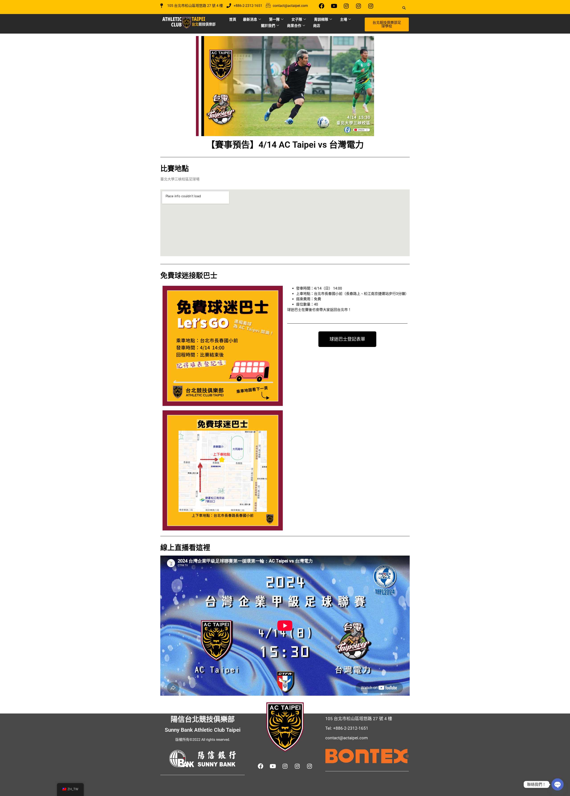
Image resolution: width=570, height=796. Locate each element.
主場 (343, 19)
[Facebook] (321, 5)
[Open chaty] (558, 784)
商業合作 (294, 25)
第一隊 (274, 19)
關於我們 (268, 25)
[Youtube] (334, 5)
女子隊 (296, 19)
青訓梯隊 (321, 19)
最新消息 (250, 19)
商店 (316, 25)
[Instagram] (346, 5)
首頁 (232, 19)
